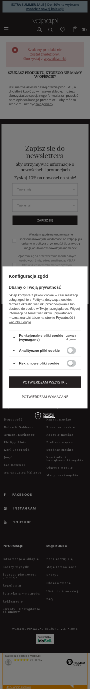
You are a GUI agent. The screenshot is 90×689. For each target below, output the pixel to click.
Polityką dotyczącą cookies (52, 299)
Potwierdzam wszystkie (45, 382)
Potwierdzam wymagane (45, 396)
